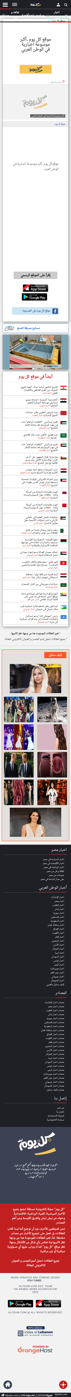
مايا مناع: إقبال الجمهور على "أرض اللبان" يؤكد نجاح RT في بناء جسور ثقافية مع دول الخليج (41, 460)
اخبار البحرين (58, 941)
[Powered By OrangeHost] (35, 1354)
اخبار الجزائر (58, 949)
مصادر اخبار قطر (56, 1042)
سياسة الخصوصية (55, 1120)
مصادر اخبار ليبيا (56, 1058)
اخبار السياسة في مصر (53, 859)
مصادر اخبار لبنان (56, 1014)
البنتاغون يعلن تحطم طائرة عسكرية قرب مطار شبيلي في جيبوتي (39, 607)
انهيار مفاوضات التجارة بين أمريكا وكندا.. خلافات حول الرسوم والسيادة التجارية (41, 495)
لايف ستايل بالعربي (55, 984)
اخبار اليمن (59, 965)
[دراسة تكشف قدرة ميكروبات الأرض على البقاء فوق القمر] (52, 709)
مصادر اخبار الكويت (54, 1038)
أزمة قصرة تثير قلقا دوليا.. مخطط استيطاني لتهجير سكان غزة (42, 576)
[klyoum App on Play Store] (22, 1307)
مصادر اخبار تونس (55, 1066)
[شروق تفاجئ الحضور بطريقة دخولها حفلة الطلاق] (35, 679)
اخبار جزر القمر (57, 973)
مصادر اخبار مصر (56, 1006)
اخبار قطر (59, 937)
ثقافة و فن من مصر (55, 871)
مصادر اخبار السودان (54, 1062)
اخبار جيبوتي (57, 976)
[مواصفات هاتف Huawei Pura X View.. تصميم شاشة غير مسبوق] (52, 765)
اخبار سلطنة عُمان (56, 925)
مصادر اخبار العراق (55, 1034)
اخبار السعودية (57, 921)
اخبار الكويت (58, 933)
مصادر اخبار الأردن (55, 1050)
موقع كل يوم (60, 124)
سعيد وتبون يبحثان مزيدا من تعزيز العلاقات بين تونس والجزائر (42, 531)
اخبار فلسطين (57, 917)
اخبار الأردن (58, 945)
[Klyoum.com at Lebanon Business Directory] (35, 1336)
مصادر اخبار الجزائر (55, 1054)
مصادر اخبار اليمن (55, 1070)
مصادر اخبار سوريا (55, 1018)
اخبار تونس (58, 961)
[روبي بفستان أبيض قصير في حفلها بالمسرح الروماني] (19, 737)
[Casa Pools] (35, 352)
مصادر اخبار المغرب (55, 1010)
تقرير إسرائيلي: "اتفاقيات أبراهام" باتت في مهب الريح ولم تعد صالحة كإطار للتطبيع (39, 425)
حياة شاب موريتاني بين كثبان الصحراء (39, 584)
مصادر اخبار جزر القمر (54, 1078)
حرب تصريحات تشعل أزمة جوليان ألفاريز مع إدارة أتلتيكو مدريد (42, 471)
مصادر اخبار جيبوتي (54, 1082)
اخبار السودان (57, 957)
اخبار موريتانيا (57, 969)
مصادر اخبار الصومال (54, 1086)
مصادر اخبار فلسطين (54, 1022)
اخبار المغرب (58, 905)
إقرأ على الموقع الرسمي (36, 275)
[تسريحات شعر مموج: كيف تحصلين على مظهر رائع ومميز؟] (52, 737)
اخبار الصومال (57, 980)
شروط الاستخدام (56, 1116)
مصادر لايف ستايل (55, 1090)
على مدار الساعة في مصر (52, 879)
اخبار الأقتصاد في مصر (53, 863)
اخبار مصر (59, 901)
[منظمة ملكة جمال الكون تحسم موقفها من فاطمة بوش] (19, 709)
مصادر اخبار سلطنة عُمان (52, 1030)
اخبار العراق (58, 929)
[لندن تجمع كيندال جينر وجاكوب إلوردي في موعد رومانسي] (35, 823)
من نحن (60, 1108)
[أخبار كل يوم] (35, 5)
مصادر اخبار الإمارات (54, 1002)
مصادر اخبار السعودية (54, 1026)
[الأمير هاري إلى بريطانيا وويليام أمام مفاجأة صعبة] (19, 765)
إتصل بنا (60, 1112)
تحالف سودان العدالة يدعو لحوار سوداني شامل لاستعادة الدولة (39, 553)
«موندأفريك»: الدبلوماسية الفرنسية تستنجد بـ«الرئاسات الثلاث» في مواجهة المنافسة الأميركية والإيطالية (39, 542)
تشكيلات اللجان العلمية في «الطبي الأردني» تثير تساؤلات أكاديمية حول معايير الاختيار (41, 520)
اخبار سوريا (58, 913)
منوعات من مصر (56, 875)
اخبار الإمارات (57, 897)
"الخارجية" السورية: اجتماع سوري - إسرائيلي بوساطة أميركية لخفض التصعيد (41, 403)
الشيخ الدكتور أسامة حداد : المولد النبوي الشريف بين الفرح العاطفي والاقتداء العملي (39, 390)
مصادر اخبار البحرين (54, 1046)
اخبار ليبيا (59, 953)
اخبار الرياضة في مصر (53, 867)
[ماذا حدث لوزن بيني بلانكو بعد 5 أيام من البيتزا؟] (52, 792)
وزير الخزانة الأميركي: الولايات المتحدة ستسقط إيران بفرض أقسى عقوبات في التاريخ (39, 482)
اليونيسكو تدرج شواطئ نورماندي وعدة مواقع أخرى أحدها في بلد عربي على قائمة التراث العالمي (39, 597)
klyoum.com (61, 1394)
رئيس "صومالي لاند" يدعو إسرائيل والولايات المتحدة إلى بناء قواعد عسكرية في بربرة (39, 619)
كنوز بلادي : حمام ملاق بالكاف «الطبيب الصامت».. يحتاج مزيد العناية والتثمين (40, 563)
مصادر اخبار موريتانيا (54, 1074)
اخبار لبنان (59, 909)
